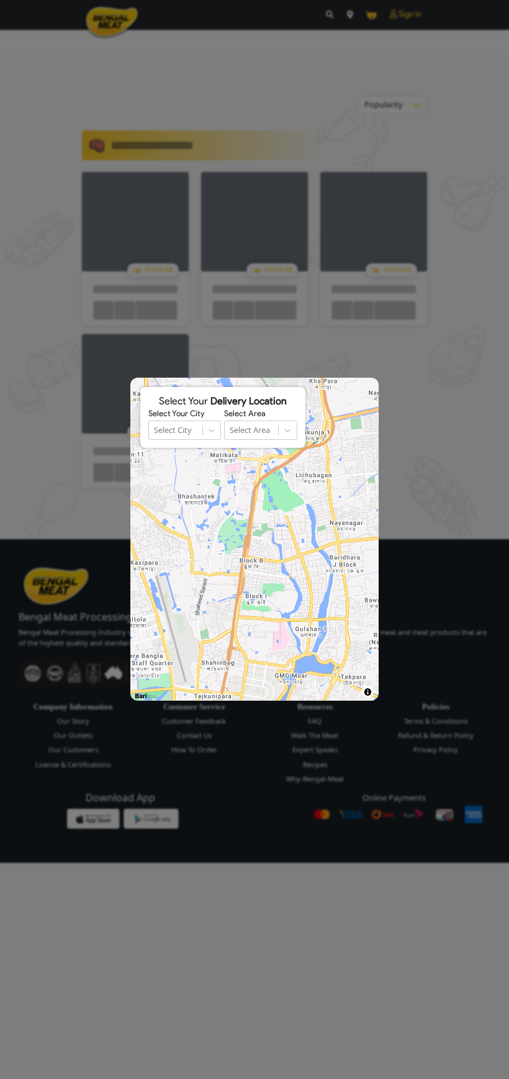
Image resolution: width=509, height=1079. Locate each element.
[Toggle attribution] (368, 692)
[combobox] (155, 430)
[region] (254, 539)
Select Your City (176, 414)
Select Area (245, 414)
